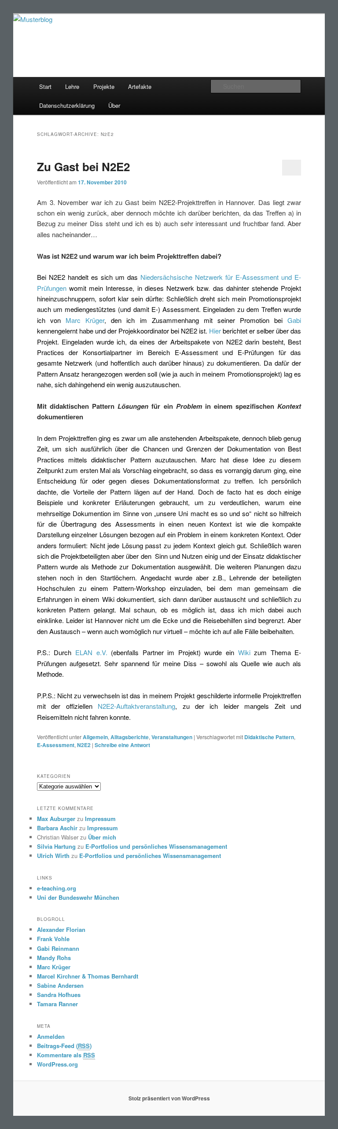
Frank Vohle (53, 939)
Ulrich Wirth (53, 855)
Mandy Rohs (54, 957)
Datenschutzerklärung (67, 105)
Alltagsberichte (129, 737)
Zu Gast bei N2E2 (83, 166)
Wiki (244, 652)
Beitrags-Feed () (64, 1045)
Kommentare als (66, 1055)
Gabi (294, 320)
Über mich (102, 837)
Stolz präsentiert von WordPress (169, 1098)
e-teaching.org (56, 888)
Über (114, 105)
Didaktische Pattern (269, 737)
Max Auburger (56, 818)
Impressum (100, 818)
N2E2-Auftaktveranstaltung (136, 706)
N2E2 (84, 745)
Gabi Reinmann (58, 948)
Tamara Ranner (57, 1004)
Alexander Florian (61, 929)
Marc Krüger (85, 320)
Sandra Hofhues (59, 994)
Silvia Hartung (56, 846)
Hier (216, 330)
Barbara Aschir (57, 828)
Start (45, 86)
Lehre (72, 86)
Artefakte (139, 86)
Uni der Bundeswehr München (78, 897)
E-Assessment (55, 745)
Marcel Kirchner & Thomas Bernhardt (87, 976)
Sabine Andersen (60, 985)
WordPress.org (57, 1064)
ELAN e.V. (91, 652)
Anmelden (51, 1036)
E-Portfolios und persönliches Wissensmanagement (156, 846)
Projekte (103, 86)
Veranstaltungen (171, 737)
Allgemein (95, 737)
